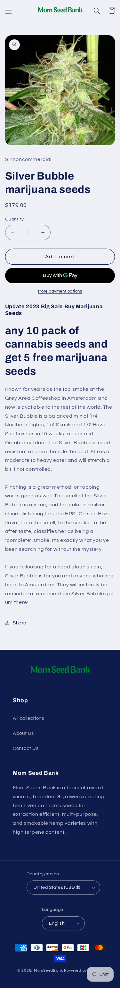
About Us (23, 733)
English (57, 923)
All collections (28, 718)
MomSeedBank (48, 970)
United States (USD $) (57, 887)
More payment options (60, 291)
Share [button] (19, 623)
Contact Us (25, 748)
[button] (8, 10)
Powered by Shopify (83, 970)
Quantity (14, 219)
